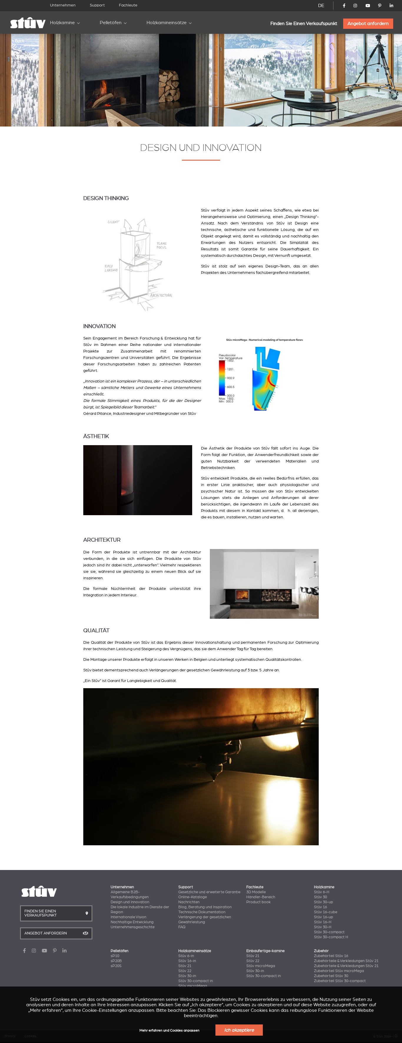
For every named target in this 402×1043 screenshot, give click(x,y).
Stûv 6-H (321, 892)
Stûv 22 (184, 971)
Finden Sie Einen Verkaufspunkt (303, 23)
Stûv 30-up (323, 902)
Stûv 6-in (186, 956)
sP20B (116, 961)
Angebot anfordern (368, 23)
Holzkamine (62, 22)
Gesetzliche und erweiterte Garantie (209, 892)
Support (97, 5)
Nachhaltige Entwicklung (132, 922)
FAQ (181, 927)
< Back (18, 40)
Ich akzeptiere (239, 1030)
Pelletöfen (111, 22)
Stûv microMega (192, 986)
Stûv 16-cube (325, 912)
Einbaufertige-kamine (265, 951)
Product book (258, 902)
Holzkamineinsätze (167, 22)
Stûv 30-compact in (195, 981)
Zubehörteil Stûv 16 (331, 956)
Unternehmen (63, 5)
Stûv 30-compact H (331, 937)
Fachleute (128, 5)
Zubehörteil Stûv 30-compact (340, 981)
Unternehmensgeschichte (133, 927)
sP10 (115, 956)
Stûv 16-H (322, 922)
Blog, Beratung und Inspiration (205, 907)
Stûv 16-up (323, 917)
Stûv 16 (320, 907)
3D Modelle (256, 892)
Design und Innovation (130, 902)
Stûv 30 (320, 897)
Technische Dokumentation (201, 912)
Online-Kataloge (192, 897)
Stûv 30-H (322, 927)
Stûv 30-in (187, 976)
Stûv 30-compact (329, 932)
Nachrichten (189, 902)
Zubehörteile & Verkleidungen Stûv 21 (346, 961)
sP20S (116, 966)
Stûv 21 (184, 966)
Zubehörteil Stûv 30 (331, 976)
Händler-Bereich (260, 897)
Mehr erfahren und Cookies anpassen (169, 1030)
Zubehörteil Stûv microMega (339, 971)
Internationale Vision (128, 917)
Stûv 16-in (187, 961)
